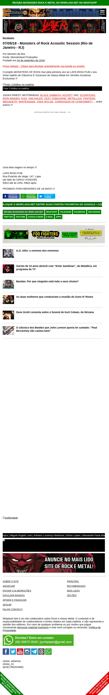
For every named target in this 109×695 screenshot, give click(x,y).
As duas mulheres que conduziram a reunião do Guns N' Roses (54, 296)
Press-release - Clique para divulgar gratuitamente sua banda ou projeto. (44, 66)
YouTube (20, 217)
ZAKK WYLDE (45, 101)
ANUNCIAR (9, 586)
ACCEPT (67, 95)
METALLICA (75, 98)
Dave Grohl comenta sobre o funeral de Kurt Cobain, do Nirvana (55, 312)
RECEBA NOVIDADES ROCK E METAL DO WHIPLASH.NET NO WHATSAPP (54, 2)
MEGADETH (10, 101)
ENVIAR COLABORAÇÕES (17, 590)
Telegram (65, 212)
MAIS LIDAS (73, 590)
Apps (58, 217)
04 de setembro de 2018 (31, 60)
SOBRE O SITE (11, 581)
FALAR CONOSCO (12, 609)
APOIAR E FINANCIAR (15, 600)
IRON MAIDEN (11, 98)
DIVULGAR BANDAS (14, 595)
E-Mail (49, 217)
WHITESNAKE (27, 101)
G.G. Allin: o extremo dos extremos (37, 250)
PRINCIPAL (73, 581)
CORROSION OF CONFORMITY (74, 101)
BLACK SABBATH (50, 95)
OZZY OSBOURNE (55, 98)
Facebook (79, 212)
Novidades (8, 38)
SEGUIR (7, 604)
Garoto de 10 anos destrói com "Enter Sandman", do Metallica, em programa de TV (56, 268)
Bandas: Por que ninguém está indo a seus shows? (47, 281)
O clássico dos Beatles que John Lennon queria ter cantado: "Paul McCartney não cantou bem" (56, 329)
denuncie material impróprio (33, 627)
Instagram (94, 212)
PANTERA (89, 98)
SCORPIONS (87, 95)
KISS (24, 98)
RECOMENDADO (76, 586)
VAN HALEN (35, 98)
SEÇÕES (72, 595)
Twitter (8, 217)
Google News (35, 217)
